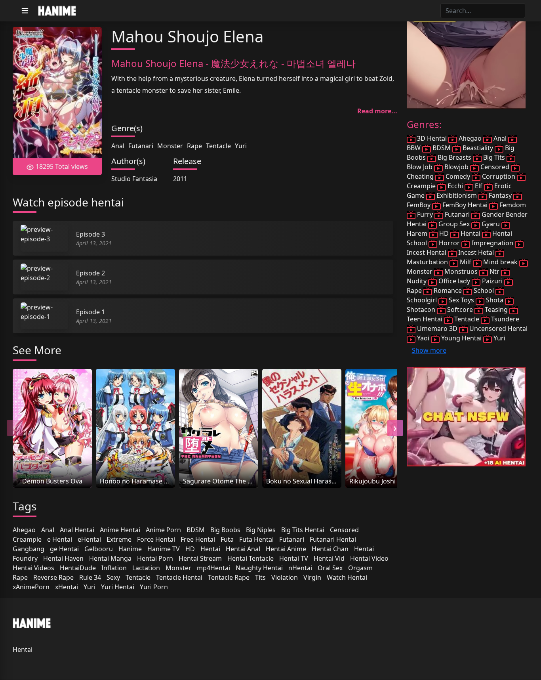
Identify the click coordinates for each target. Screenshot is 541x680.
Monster (170, 145)
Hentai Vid (329, 558)
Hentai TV (293, 558)
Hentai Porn (155, 558)
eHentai (89, 539)
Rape (194, 145)
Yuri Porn (154, 587)
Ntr (494, 271)
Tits (260, 577)
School (483, 290)
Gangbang (28, 548)
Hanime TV (163, 548)
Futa (227, 539)
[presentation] (15, 428)
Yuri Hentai (117, 587)
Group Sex (454, 224)
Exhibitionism (456, 195)
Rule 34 (90, 577)
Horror (449, 243)
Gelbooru (98, 548)
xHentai (66, 587)
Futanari (140, 145)
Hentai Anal (243, 548)
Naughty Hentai (259, 567)
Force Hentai (156, 539)
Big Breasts (454, 157)
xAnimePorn (31, 587)
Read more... (377, 111)
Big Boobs (225, 529)
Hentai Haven (63, 558)
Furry (424, 214)
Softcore (460, 309)
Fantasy (500, 195)
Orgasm (360, 567)
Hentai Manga (110, 558)
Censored (344, 529)
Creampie (27, 539)
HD (190, 548)
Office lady (454, 281)
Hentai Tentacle (250, 558)
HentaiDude (78, 567)
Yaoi (423, 338)
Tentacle (218, 145)
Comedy (458, 176)
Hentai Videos (33, 567)
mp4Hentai (213, 567)
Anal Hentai (77, 529)
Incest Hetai (476, 252)
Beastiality (478, 147)
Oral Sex (330, 567)
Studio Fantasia (134, 178)
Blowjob (456, 166)
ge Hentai (64, 548)
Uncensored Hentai (498, 328)
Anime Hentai (120, 529)
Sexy (113, 577)
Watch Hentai (347, 577)
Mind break (500, 262)
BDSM (196, 529)
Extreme (119, 539)
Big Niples (261, 529)
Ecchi (455, 185)
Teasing (496, 309)
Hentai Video (369, 558)
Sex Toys (461, 300)
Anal (117, 145)
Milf (465, 262)
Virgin (312, 577)
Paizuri (492, 281)
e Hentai (59, 539)
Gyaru (490, 224)
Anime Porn (163, 529)
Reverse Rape (53, 577)
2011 (180, 178)
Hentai (210, 548)
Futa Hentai (256, 539)
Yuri (241, 145)
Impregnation (492, 243)
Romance (447, 290)
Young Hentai (461, 338)
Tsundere (504, 319)
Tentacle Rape (229, 577)
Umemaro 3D (437, 328)
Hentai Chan (330, 548)
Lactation (146, 567)
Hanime (130, 548)
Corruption (498, 176)
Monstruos (461, 271)
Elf (478, 185)
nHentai (300, 567)
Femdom (512, 205)
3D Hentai (431, 138)
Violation (284, 577)
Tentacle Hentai (179, 577)
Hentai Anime (286, 548)
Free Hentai (198, 539)
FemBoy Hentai (465, 205)
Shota (494, 300)
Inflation (114, 567)
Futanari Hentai (333, 539)
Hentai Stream (200, 558)
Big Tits (494, 157)
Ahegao (24, 529)
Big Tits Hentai (302, 529)
